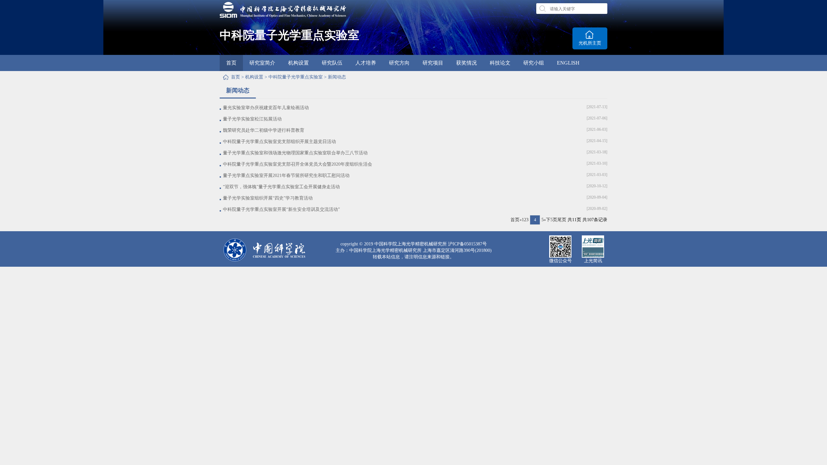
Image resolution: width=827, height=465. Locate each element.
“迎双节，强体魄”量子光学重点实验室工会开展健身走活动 (281, 186)
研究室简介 (262, 63)
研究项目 (433, 63)
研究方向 (399, 63)
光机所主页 (590, 43)
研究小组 (533, 63)
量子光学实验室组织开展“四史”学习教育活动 (268, 198)
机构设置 (298, 63)
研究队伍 (332, 63)
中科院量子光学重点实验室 (295, 77)
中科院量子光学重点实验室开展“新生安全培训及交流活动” (281, 209)
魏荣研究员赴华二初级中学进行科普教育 (263, 130)
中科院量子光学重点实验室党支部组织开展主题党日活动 (279, 141)
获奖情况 (466, 63)
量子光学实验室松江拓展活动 (252, 119)
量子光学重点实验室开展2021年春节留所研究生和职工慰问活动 (286, 175)
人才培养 (365, 63)
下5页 (551, 219)
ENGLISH (568, 63)
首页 (231, 63)
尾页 (561, 219)
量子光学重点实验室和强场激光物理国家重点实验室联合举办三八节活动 (295, 152)
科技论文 (500, 63)
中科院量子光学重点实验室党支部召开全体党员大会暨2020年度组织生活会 (297, 164)
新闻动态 (337, 77)
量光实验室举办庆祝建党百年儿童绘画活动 (266, 107)
